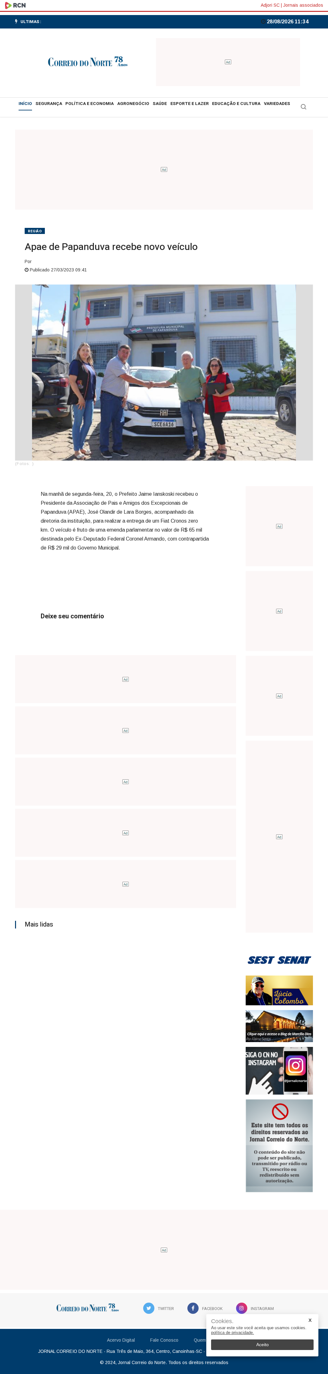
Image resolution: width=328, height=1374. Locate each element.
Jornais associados (303, 5)
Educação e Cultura (236, 103)
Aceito (262, 1344)
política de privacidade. (232, 1332)
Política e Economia (89, 103)
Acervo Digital (121, 1340)
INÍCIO (25, 103)
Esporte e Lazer (189, 103)
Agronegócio (133, 103)
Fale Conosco (164, 1340)
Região (35, 231)
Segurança (49, 103)
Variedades (277, 103)
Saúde (160, 103)
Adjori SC (270, 5)
